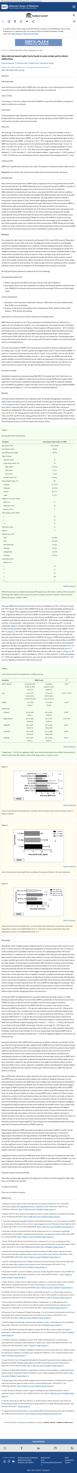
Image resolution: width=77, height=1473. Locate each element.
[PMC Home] (37, 15)
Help (67, 1457)
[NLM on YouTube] (13, 1461)
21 (66, 1136)
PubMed (40, 1209)
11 (58, 1054)
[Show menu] (74, 7)
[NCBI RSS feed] (72, 1448)
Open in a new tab (69, 586)
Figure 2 (45, 640)
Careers (67, 1462)
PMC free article (30, 1209)
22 (5, 1147)
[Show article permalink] (33, 21)
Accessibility (69, 1460)
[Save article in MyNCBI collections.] (21, 21)
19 (61, 1107)
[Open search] (73, 15)
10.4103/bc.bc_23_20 (34, 50)
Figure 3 (67, 651)
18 (62, 1099)
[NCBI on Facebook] (22, 1448)
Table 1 (4, 402)
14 (14, 1071)
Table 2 (13, 626)
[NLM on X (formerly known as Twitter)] (4, 1461)
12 (21, 1062)
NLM (28, 1470)
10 (10, 1051)
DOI (20, 1209)
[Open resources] (3, 21)
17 (60, 1093)
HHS (38, 1470)
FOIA (42, 1460)
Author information (9, 67)
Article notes (21, 67)
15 (48, 1079)
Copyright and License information (38, 67)
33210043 (21, 70)
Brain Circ (6, 50)
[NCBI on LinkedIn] (38, 1448)
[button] (9, 21)
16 (70, 1079)
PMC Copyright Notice (30, 34)
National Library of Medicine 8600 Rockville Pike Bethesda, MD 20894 (28, 1459)
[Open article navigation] (73, 21)
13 (52, 1065)
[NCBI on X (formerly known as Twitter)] (5, 1448)
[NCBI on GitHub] (55, 1448)
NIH (33, 1470)
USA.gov (46, 1470)
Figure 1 (11, 632)
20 (31, 1122)
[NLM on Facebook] (9, 1461)
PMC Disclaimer (16, 34)
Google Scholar (49, 1209)
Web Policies (45, 1457)
